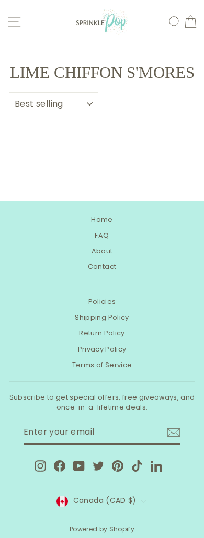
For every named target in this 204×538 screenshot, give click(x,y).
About (102, 251)
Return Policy (102, 333)
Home (101, 219)
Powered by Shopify (102, 528)
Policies (102, 301)
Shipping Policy (102, 317)
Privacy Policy (102, 349)
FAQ (102, 235)
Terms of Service (102, 364)
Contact (102, 266)
